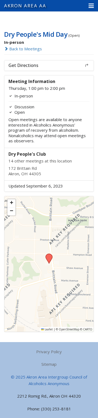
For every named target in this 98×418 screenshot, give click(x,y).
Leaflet (48, 329)
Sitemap (49, 364)
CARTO (87, 329)
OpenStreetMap (69, 329)
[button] (91, 5)
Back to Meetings (25, 48)
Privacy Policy (49, 351)
